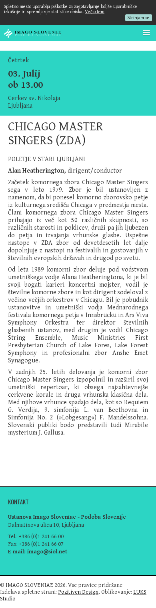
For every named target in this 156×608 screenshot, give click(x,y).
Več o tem (94, 11)
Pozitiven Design (78, 591)
